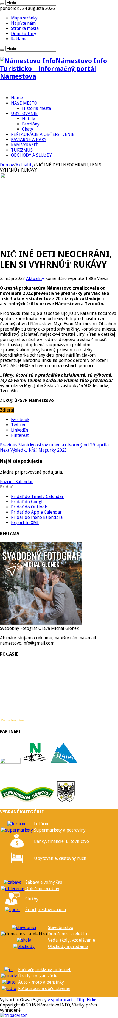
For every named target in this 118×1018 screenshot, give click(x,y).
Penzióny (31, 124)
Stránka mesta (25, 28)
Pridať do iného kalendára (37, 517)
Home (17, 97)
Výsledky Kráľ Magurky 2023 (33, 450)
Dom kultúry (23, 33)
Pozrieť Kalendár (16, 481)
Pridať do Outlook (29, 507)
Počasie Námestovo (12, 720)
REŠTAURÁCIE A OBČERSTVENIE (42, 134)
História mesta (36, 108)
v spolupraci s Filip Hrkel (73, 999)
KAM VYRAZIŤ (24, 144)
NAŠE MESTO (24, 103)
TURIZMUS (22, 150)
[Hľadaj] (2, 4)
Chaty (27, 129)
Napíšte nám (23, 23)
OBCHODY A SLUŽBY (31, 155)
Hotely (28, 118)
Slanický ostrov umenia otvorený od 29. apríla (54, 445)
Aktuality (25, 164)
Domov (7, 164)
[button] (6, 487)
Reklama (19, 38)
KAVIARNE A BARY (28, 139)
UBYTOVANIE (24, 113)
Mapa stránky (24, 18)
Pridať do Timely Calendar (37, 496)
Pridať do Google (28, 501)
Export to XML (25, 522)
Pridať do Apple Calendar (36, 512)
